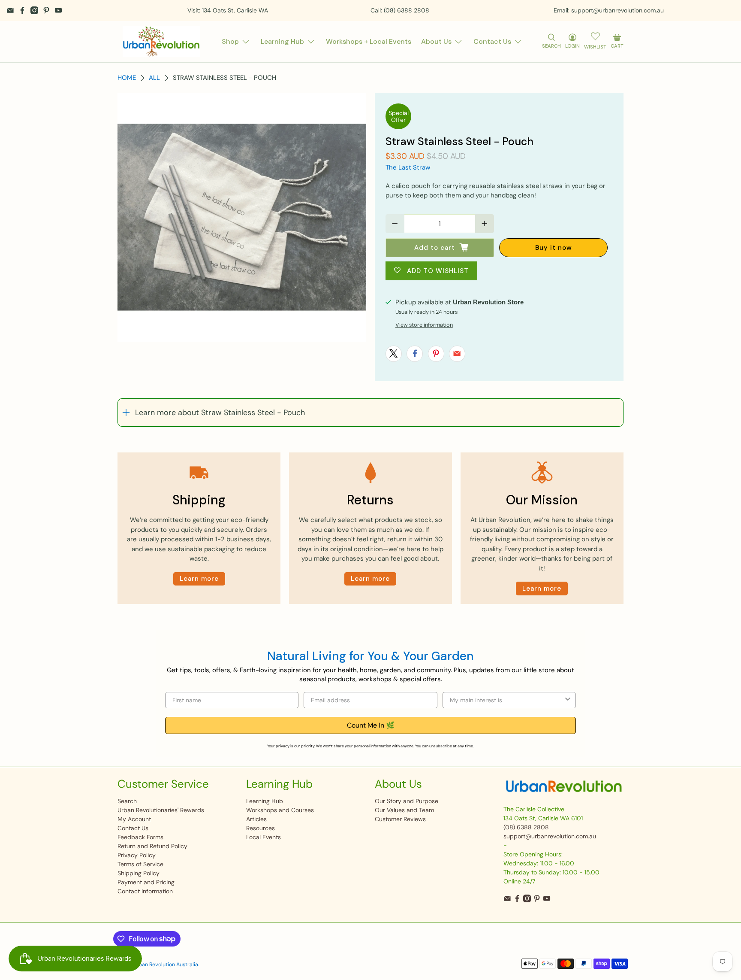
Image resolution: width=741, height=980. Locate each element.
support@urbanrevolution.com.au (549, 836)
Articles (256, 819)
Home (126, 78)
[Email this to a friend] (457, 354)
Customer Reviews (400, 819)
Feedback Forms (140, 837)
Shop (230, 41)
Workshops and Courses (280, 810)
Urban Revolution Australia (165, 964)
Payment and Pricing (146, 882)
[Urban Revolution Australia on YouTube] (58, 10)
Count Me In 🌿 (371, 725)
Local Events (263, 837)
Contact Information (145, 891)
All (154, 78)
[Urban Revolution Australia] (161, 41)
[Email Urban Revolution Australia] (10, 10)
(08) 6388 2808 (526, 827)
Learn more (199, 578)
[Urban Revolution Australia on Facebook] (22, 10)
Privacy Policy (136, 855)
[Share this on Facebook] (415, 354)
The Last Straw (408, 167)
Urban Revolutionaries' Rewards (160, 810)
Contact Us (492, 41)
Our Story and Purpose (406, 801)
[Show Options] (567, 700)
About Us (436, 41)
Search (127, 801)
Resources (260, 828)
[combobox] (506, 700)
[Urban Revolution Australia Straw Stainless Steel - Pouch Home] (241, 217)
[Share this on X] (394, 354)
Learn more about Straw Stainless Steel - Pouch (220, 412)
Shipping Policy (138, 873)
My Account (134, 819)
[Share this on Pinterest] (436, 354)
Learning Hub (282, 41)
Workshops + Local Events (368, 41)
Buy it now (553, 247)
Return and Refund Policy (152, 846)
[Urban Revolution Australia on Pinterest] (46, 10)
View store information (424, 324)
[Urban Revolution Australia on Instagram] (34, 10)
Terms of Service (140, 864)
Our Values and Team (404, 810)
